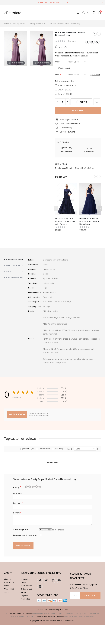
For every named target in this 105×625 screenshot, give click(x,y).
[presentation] (100, 208)
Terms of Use (42, 610)
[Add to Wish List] (97, 101)
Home (6, 23)
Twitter (92, 42)
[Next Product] (99, 34)
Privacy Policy (54, 610)
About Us (8, 579)
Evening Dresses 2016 (37, 23)
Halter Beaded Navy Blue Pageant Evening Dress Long (89, 221)
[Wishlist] (88, 12)
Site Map (65, 610)
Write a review (17, 414)
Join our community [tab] (49, 573)
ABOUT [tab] (8, 573)
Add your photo (20, 529)
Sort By (69, 449)
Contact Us (9, 582)
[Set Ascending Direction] (97, 449)
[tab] (14, 259)
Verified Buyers (28, 449)
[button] (95, 176)
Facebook (87, 42)
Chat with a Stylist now (85, 168)
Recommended (44, 449)
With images (59, 449)
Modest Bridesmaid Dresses (21, 613)
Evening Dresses (18, 23)
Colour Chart (26, 585)
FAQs (6, 585)
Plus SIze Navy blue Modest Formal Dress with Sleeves (65, 221)
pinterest (40, 586)
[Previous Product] (95, 34)
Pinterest (97, 42)
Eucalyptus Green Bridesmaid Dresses (49, 616)
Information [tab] (27, 573)
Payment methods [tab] (47, 595)
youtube (59, 580)
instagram (53, 580)
